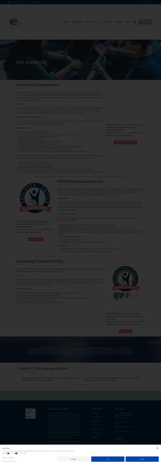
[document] (80, 232)
